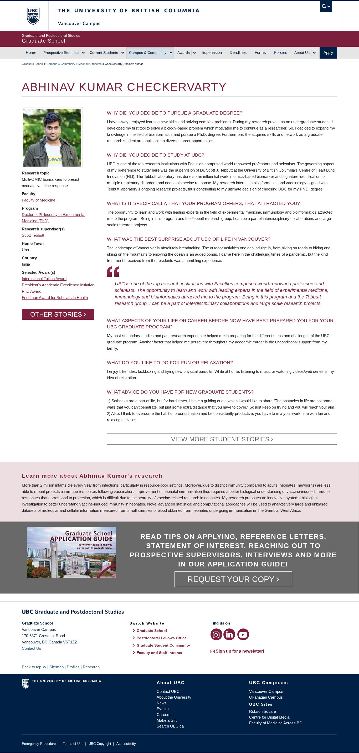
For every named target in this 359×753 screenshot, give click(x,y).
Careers (164, 714)
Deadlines (238, 52)
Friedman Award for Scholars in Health (55, 297)
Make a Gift (167, 720)
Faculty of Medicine (38, 200)
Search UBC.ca (170, 726)
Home (31, 52)
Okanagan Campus (266, 697)
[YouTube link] (243, 634)
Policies (280, 52)
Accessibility (126, 744)
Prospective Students (61, 52)
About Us (302, 52)
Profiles (73, 667)
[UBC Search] (326, 6)
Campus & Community (147, 52)
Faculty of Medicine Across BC (275, 723)
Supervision (212, 52)
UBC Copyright (100, 744)
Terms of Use (73, 744)
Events (163, 708)
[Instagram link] (216, 634)
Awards (183, 52)
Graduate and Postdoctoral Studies (179, 613)
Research (91, 667)
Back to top (32, 667)
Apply (328, 52)
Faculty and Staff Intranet (159, 653)
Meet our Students (90, 63)
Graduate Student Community (163, 645)
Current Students (104, 52)
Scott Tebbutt (33, 235)
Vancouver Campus (266, 691)
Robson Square (262, 711)
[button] (52, 137)
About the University (174, 697)
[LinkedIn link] (229, 634)
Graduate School (32, 63)
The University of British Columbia (33, 16)
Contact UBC (168, 691)
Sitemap (56, 667)
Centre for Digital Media (269, 717)
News (162, 703)
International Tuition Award (44, 278)
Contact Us (31, 648)
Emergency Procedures (40, 744)
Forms (260, 52)
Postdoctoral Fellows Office (162, 638)
